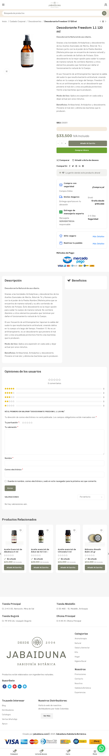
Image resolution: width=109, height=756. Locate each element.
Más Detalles (98, 236)
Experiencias (80, 692)
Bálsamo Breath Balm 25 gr (93, 550)
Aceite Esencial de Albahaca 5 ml (13, 550)
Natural (78, 643)
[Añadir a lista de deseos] (20, 530)
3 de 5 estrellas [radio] (27, 423)
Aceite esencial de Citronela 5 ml (67, 550)
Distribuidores (8, 710)
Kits (76, 652)
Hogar (77, 657)
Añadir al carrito (87, 143)
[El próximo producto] (105, 21)
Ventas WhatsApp (9, 719)
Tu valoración (11, 427)
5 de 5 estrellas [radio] (31, 423)
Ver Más (46, 716)
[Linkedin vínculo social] (79, 166)
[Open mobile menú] (3, 4)
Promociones (80, 674)
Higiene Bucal (80, 661)
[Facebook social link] (69, 166)
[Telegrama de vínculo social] (83, 166)
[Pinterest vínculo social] (76, 166)
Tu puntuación (12, 423)
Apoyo (4, 724)
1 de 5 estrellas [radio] (23, 423)
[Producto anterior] (100, 21)
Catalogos (6, 714)
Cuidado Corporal (18, 21)
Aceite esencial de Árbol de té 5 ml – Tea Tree (40, 551)
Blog (4, 705)
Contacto (79, 679)
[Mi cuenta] (105, 4)
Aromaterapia (81, 638)
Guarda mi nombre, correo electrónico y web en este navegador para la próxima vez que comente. (52, 481)
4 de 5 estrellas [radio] (29, 423)
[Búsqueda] (104, 13)
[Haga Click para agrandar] (6, 71)
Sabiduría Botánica (83, 688)
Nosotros (79, 683)
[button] (14, 567)
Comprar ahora (82, 150)
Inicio (4, 21)
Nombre (9, 458)
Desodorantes (35, 21)
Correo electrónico (14, 469)
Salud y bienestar (82, 648)
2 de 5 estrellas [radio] (25, 423)
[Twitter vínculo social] (73, 166)
